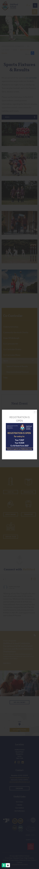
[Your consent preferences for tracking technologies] (8, 865)
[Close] (34, 412)
